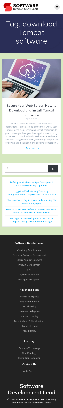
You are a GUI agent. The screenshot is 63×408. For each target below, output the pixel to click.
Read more (31, 148)
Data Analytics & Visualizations (29, 321)
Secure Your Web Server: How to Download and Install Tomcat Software (31, 110)
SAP (29, 269)
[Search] (53, 168)
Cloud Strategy (29, 353)
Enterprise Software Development (29, 255)
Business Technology (29, 348)
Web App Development (29, 279)
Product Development (29, 264)
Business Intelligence (29, 311)
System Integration (29, 274)
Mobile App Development (29, 259)
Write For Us (29, 371)
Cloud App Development (29, 250)
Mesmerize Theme (41, 402)
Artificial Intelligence (29, 296)
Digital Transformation (29, 357)
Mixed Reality (29, 330)
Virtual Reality (29, 306)
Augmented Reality (29, 301)
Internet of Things (29, 326)
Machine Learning (29, 316)
